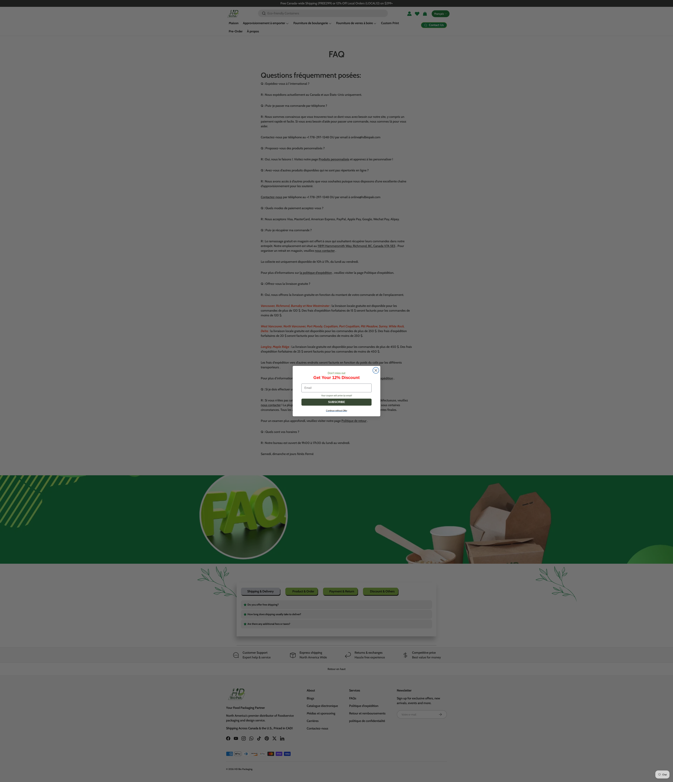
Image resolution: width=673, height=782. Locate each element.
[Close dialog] (376, 370)
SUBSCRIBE (336, 402)
